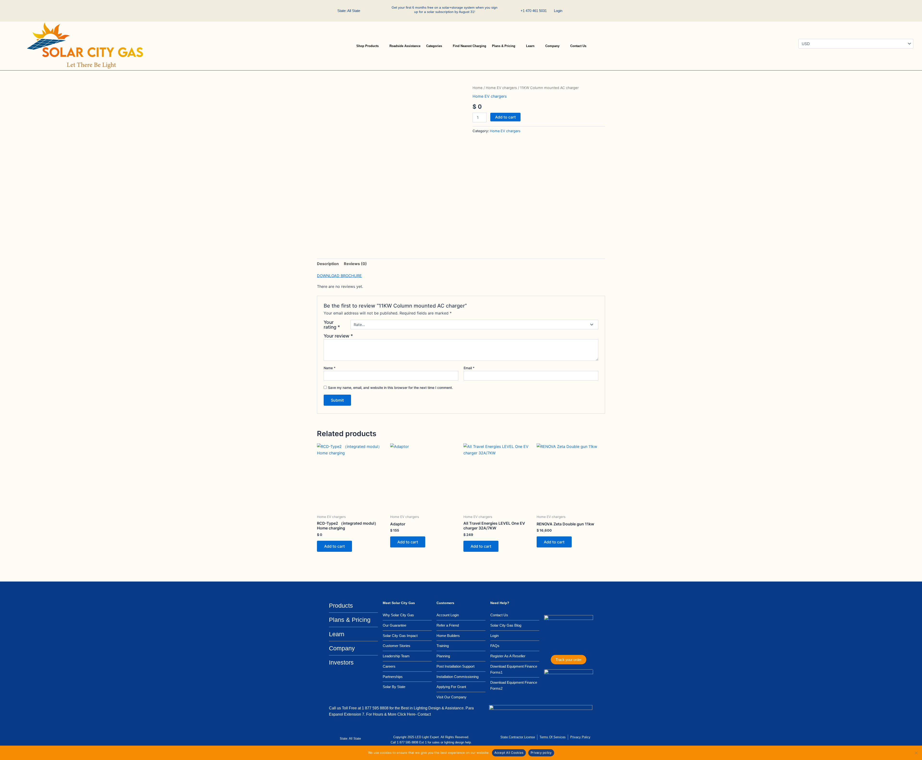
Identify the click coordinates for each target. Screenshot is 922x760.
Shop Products (367, 46)
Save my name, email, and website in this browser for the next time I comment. (390, 388)
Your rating (332, 324)
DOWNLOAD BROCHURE (339, 275)
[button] (582, 11)
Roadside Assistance (404, 46)
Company (552, 46)
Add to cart (505, 117)
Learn (530, 46)
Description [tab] (328, 263)
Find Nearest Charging (469, 46)
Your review (338, 336)
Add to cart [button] (334, 546)
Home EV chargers (501, 88)
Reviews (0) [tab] (355, 263)
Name (329, 368)
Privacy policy (541, 752)
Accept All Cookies (509, 752)
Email (469, 368)
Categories (434, 46)
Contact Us (578, 46)
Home (478, 88)
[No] (916, 752)
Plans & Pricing (503, 46)
